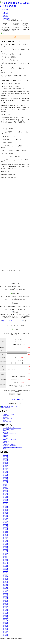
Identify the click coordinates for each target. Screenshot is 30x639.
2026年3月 (5, 462)
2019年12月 (5, 572)
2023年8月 (5, 507)
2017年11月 (5, 607)
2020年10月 (5, 557)
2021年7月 (5, 544)
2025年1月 (5, 483)
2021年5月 (5, 547)
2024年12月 (5, 484)
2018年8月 (5, 596)
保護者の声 (5, 432)
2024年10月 (5, 487)
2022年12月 (5, 519)
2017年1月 (5, 618)
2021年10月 (5, 540)
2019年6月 (5, 581)
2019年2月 (5, 587)
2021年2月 (5, 552)
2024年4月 (5, 496)
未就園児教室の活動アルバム (10, 445)
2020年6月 (5, 563)
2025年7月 (5, 474)
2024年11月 (5, 485)
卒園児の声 (5, 435)
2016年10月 (5, 619)
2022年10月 (5, 522)
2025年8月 (5, 472)
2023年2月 (5, 516)
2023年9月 (5, 506)
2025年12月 (5, 466)
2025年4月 (5, 478)
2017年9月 (5, 609)
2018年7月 (5, 597)
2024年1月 (5, 500)
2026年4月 (5, 460)
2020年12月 (5, 554)
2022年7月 (5, 527)
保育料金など (6, 430)
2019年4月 (5, 584)
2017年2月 (5, 616)
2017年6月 (5, 613)
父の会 (4, 420)
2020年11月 (5, 556)
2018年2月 (5, 604)
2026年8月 (5, 455)
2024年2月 (5, 499)
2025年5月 (5, 477)
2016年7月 (5, 623)
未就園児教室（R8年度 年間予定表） (12, 447)
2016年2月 (5, 628)
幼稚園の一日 (6, 441)
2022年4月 (5, 531)
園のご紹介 (5, 436)
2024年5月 (5, 494)
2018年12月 (5, 590)
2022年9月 (5, 524)
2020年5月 (5, 565)
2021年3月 (5, 550)
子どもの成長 (6, 438)
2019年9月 (5, 576)
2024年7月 (5, 491)
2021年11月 (5, 538)
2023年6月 (5, 510)
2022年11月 (5, 521)
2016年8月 (5, 622)
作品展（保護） (7, 415)
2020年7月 (5, 562)
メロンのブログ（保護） (9, 414)
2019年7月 (5, 579)
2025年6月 (5, 475)
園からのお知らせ (7, 418)
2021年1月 (5, 553)
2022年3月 (5, 532)
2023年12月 (5, 502)
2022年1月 (5, 535)
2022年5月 (5, 529)
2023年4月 (5, 513)
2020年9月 (5, 559)
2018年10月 (5, 593)
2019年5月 (5, 582)
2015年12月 (5, 631)
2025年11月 (5, 468)
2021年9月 (5, 541)
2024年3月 (5, 497)
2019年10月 (5, 575)
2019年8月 (5, 578)
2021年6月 (5, 546)
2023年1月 (5, 518)
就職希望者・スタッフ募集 (9, 439)
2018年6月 (5, 598)
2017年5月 (5, 615)
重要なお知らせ (7, 421)
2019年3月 (5, 585)
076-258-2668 (5, 9)
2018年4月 (5, 601)
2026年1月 (5, 465)
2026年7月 (5, 456)
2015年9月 (5, 634)
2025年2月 (5, 481)
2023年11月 (5, 503)
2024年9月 (5, 488)
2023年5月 (5, 512)
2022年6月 (5, 528)
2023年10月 (5, 505)
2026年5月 (5, 459)
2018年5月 (5, 600)
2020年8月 (5, 560)
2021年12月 (5, 537)
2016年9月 (5, 621)
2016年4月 (5, 626)
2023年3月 (5, 515)
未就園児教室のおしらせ (9, 444)
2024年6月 (5, 493)
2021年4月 (5, 549)
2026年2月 (5, 463)
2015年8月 (5, 635)
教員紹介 (5, 442)
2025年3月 (5, 480)
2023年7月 (5, 509)
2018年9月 (5, 594)
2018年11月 (5, 591)
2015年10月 (5, 632)
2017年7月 (5, 612)
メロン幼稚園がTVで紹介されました (12, 428)
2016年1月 (5, 629)
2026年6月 (5, 458)
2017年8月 (5, 610)
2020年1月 (5, 571)
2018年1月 (5, 606)
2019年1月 (5, 588)
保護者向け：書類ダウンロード (10, 433)
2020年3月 (5, 568)
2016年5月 (5, 625)
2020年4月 (5, 566)
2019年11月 (5, 574)
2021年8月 (5, 543)
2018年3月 (5, 603)
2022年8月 (5, 525)
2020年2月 (5, 569)
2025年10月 (5, 469)
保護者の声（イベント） (9, 417)
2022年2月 (5, 534)
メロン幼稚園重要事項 (8, 429)
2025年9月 (5, 471)
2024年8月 (5, 490)
